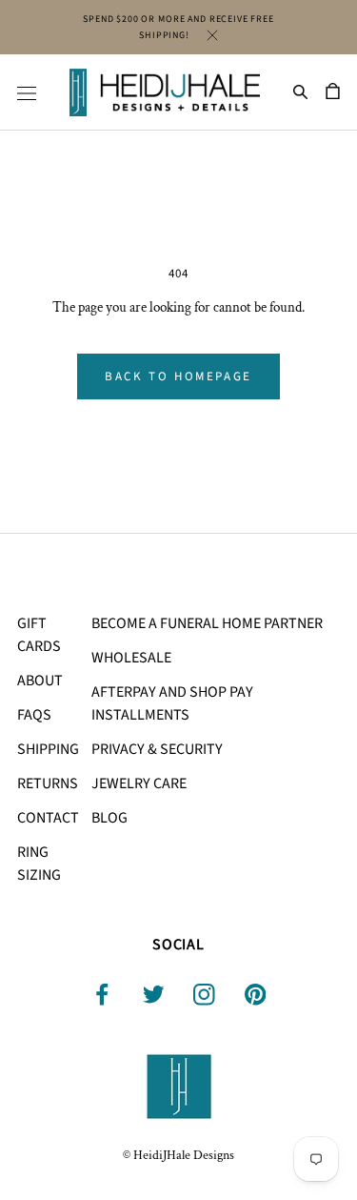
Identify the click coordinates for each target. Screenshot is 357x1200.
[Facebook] (102, 995)
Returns (47, 783)
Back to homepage (178, 376)
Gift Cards (39, 635)
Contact (48, 817)
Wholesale (131, 657)
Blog (109, 817)
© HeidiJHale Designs (178, 1155)
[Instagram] (204, 995)
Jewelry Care (139, 783)
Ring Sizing (39, 863)
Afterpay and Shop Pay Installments (172, 703)
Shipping (48, 749)
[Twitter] (154, 995)
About (40, 680)
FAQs (34, 714)
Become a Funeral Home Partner (207, 623)
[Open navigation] (26, 92)
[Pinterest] (256, 995)
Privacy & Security (157, 749)
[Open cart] (333, 92)
